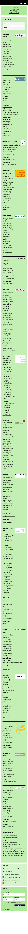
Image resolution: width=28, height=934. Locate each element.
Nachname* (16, 897)
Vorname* (5, 897)
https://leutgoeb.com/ (7, 247)
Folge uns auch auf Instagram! (11, 880)
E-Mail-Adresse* (6, 892)
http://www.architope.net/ (8, 64)
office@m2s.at (6, 616)
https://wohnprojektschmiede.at (10, 837)
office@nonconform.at (8, 513)
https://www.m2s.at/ (7, 618)
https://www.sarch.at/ (7, 742)
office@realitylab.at (7, 658)
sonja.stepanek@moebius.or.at (9, 781)
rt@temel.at (5, 718)
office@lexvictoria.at (7, 283)
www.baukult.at (6, 98)
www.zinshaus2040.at (7, 107)
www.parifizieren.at (7, 119)
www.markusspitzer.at (7, 427)
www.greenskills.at (7, 66)
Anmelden (20, 905)
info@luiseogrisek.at (7, 348)
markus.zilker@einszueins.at (9, 159)
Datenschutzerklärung (16, 902)
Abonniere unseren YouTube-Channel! (13, 883)
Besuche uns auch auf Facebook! (12, 874)
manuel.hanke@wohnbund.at (9, 821)
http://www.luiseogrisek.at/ (9, 351)
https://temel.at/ (6, 712)
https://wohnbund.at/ (7, 816)
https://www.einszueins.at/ (8, 154)
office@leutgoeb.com (7, 252)
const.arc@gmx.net (7, 72)
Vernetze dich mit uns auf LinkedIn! (12, 877)
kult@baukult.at (6, 135)
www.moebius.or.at (7, 776)
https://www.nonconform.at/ (9, 516)
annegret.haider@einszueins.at (9, 164)
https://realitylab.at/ (7, 660)
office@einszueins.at (7, 152)
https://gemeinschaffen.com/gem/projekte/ (12, 662)
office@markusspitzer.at (8, 425)
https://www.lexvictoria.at (8, 278)
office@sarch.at (6, 740)
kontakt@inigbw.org (7, 871)
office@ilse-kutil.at (7, 415)
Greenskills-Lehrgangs (7, 62)
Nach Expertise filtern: (6, 25)
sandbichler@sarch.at (7, 747)
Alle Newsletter (6, 909)
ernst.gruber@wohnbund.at (9, 826)
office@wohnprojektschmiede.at (10, 835)
